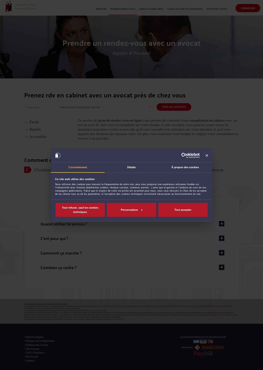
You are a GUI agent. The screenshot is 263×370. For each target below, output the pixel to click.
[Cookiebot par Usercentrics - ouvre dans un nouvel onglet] (184, 155)
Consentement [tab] (78, 167)
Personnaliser (129, 209)
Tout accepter (182, 209)
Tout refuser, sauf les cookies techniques (80, 209)
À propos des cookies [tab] (185, 167)
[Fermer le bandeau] (207, 155)
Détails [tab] (131, 167)
